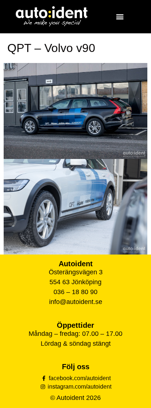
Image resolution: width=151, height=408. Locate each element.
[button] (120, 17)
